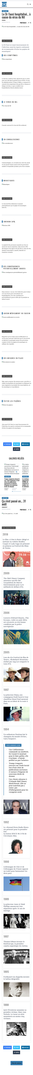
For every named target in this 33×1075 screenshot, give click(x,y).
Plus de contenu (16, 1063)
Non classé (5, 11)
